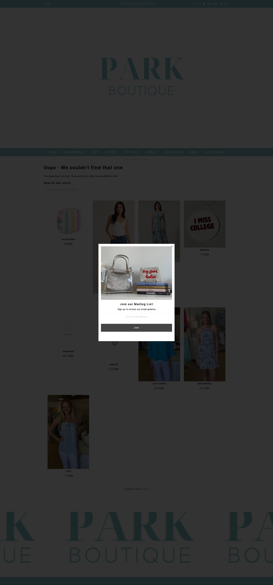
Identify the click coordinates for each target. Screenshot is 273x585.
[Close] (172, 246)
